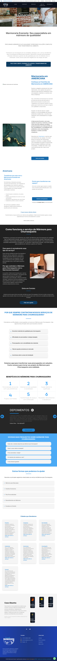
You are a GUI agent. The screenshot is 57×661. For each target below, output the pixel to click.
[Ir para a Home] (29, 629)
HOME (15, 4)
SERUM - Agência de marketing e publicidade (43, 659)
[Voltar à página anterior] (27, 629)
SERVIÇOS (33, 4)
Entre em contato (40, 158)
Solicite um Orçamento (42, 198)
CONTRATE (24, 4)
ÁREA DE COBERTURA (42, 5)
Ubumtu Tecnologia (30, 659)
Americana (41, 136)
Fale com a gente (28, 302)
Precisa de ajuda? (28, 430)
